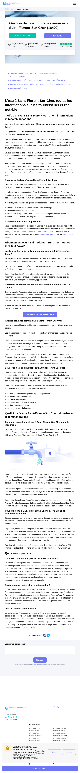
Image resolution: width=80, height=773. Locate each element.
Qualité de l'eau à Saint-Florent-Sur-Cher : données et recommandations (40, 84)
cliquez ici (63, 664)
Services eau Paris (34, 728)
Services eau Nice (34, 738)
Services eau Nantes (59, 733)
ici (23, 148)
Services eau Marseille (35, 735)
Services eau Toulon (35, 740)
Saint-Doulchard (46, 234)
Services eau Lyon (34, 730)
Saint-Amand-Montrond (31, 231)
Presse (55, 764)
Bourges (8, 231)
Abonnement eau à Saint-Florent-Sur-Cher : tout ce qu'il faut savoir (38, 80)
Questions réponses (18, 88)
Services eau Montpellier (60, 735)
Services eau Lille (34, 733)
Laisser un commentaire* (16, 644)
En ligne (57, 35)
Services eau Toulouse (59, 738)
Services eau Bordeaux (59, 728)
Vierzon (16, 231)
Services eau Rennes (59, 730)
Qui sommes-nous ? (34, 764)
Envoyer (40, 660)
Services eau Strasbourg (60, 740)
